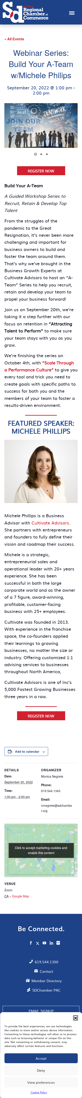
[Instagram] (58, 943)
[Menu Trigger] (72, 13)
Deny (41, 1070)
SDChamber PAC (46, 990)
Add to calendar (27, 751)
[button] (75, 1017)
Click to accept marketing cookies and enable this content (41, 850)
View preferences (41, 1082)
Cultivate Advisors (50, 522)
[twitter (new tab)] (38, 943)
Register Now (41, 170)
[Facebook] (31, 943)
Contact (46, 971)
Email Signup (41, 1010)
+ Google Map (19, 896)
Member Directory (46, 980)
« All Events (14, 38)
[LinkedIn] (51, 943)
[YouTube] (44, 943)
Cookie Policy (39, 1092)
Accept (41, 1058)
